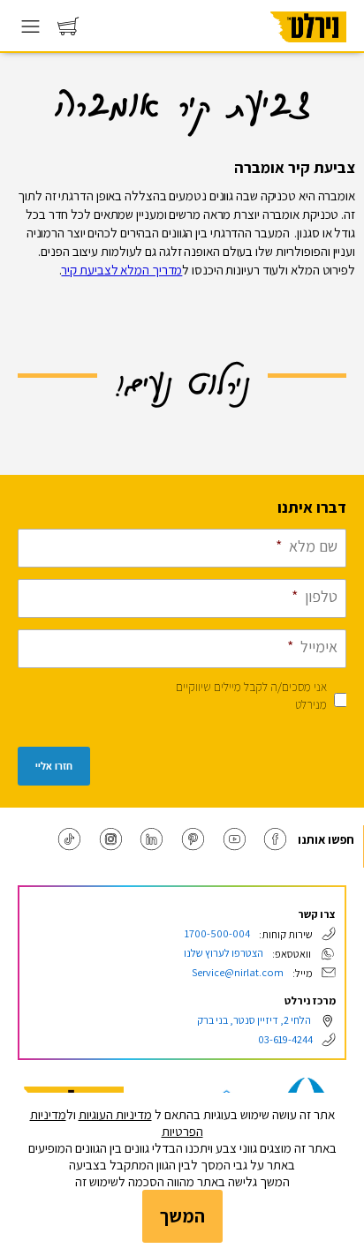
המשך (182, 1216)
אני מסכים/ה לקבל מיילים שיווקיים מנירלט (251, 695)
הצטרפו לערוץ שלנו (223, 952)
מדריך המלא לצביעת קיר (121, 269)
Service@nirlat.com (238, 972)
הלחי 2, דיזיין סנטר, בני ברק (254, 1019)
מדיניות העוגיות (115, 1114)
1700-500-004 (217, 933)
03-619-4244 (285, 1039)
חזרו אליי (53, 766)
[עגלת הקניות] (68, 30)
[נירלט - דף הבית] (308, 48)
